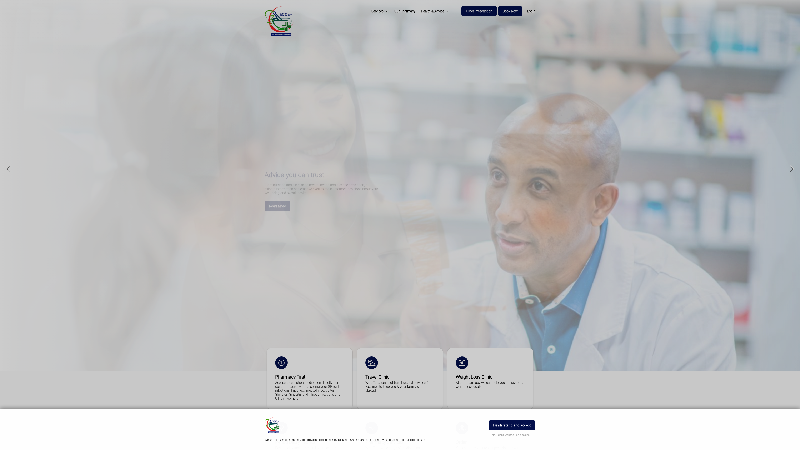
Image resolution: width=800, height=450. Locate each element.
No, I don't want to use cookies (511, 434)
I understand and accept (512, 425)
